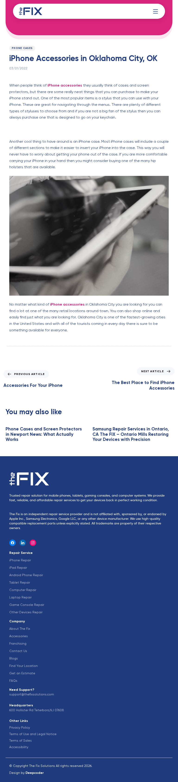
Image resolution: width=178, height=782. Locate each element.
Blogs (13, 658)
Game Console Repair (26, 605)
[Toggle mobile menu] (155, 11)
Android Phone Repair (26, 575)
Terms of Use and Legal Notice (33, 734)
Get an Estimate (22, 673)
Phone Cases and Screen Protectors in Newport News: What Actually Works (44, 434)
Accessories (18, 636)
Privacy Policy (19, 727)
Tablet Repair (19, 582)
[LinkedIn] (22, 543)
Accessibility (18, 747)
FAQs (13, 680)
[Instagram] (33, 543)
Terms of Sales (20, 740)
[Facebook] (12, 543)
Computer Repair (22, 590)
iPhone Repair (20, 560)
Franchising (17, 643)
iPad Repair (18, 567)
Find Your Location (23, 666)
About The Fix (19, 628)
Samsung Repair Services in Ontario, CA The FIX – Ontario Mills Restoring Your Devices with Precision (130, 434)
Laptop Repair (20, 597)
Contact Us (18, 651)
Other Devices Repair (25, 612)
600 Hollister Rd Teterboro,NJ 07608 (36, 710)
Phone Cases (22, 48)
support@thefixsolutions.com (31, 694)
